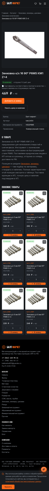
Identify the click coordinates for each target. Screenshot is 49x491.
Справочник (6, 431)
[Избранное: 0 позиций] (36, 4)
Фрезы (4, 378)
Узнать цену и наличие (15, 108)
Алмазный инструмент (11, 407)
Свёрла (5, 375)
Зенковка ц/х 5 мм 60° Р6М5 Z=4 (12, 267)
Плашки (5, 393)
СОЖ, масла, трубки (10, 399)
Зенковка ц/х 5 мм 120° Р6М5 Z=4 (36, 218)
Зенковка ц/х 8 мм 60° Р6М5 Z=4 (35, 316)
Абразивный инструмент (11, 410)
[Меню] (45, 3)
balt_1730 (6, 263)
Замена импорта (8, 428)
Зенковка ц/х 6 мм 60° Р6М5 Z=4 (35, 267)
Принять (8, 487)
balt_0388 (6, 312)
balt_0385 (6, 214)
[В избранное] (21, 193)
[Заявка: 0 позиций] (40, 4)
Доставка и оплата (9, 446)
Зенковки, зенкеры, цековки (29, 13)
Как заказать (7, 425)
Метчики (5, 384)
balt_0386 (30, 214)
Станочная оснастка (10, 387)
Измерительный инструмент (13, 413)
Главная (5, 13)
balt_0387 (30, 263)
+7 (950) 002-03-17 (10, 361)
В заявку (14, 235)
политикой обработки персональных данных (23, 481)
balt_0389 (30, 312)
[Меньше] (5, 231)
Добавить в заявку (13, 101)
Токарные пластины (10, 381)
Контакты (5, 452)
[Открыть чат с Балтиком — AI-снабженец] (44, 469)
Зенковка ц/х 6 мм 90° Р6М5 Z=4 (12, 316)
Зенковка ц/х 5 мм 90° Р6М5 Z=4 (12, 218)
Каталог (13, 13)
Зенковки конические (10, 16)
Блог (3, 434)
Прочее (5, 416)
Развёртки (6, 396)
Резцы (4, 404)
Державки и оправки (10, 390)
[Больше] (20, 231)
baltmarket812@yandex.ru (11, 363)
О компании (6, 443)
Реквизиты (6, 449)
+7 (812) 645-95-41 (10, 358)
